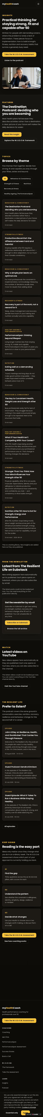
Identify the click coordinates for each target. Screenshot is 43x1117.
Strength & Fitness (11, 184)
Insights (5, 1083)
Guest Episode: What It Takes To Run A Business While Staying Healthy (20, 798)
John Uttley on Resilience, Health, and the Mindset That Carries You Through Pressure (21, 735)
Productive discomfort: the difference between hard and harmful (19, 241)
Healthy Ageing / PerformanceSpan (18, 194)
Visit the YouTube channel (16, 686)
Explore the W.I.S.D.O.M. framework (20, 140)
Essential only (12, 1113)
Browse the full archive (17, 628)
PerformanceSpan (9, 1042)
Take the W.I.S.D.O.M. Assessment (19, 54)
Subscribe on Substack (17, 622)
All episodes (10, 826)
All (5, 179)
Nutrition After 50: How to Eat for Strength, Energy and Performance (20, 514)
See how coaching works (15, 941)
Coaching (6, 1032)
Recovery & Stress (11, 189)
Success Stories (8, 1051)
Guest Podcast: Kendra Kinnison (21, 766)
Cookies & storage (29, 1107)
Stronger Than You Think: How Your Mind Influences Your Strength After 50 (19, 474)
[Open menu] (38, 4)
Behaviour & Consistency (20, 179)
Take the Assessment (10, 1072)
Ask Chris (5, 1037)
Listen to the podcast (14, 60)
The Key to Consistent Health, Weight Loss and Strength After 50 (20, 401)
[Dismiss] (40, 1114)
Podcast (5, 1088)
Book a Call (6, 1056)
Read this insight (11, 134)
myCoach (10, 4)
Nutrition (27, 184)
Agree (25, 1113)
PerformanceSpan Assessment (14, 1047)
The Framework (8, 1067)
